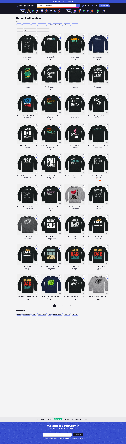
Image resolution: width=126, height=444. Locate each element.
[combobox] (57, 5)
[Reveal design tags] (36, 53)
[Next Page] (74, 305)
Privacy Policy (60, 438)
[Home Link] (29, 6)
